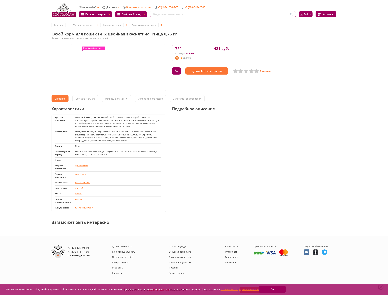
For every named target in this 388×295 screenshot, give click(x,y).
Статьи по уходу (177, 246)
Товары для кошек (82, 25)
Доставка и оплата (122, 246)
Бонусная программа (139, 7)
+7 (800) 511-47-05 (195, 7)
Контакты (117, 273)
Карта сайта (231, 246)
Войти (307, 14)
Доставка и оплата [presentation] (85, 98)
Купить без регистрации (207, 71)
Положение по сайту (123, 257)
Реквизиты (117, 267)
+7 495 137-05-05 (78, 247)
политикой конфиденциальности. (240, 289)
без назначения (82, 182)
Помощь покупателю (180, 257)
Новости (173, 267)
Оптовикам (231, 251)
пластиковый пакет (84, 207)
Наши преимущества (180, 262)
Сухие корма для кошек (144, 25)
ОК (272, 289)
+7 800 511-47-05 (78, 251)
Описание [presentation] (60, 98)
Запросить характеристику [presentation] (187, 98)
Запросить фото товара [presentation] (150, 98)
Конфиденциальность (123, 251)
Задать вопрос (176, 273)
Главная (58, 25)
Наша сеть (230, 262)
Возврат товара (120, 262)
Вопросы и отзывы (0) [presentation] (116, 98)
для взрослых (81, 165)
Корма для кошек (112, 25)
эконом (78, 193)
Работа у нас (231, 257)
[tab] (60, 98)
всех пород (80, 174)
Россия (78, 199)
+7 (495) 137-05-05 (168, 7)
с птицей (79, 188)
